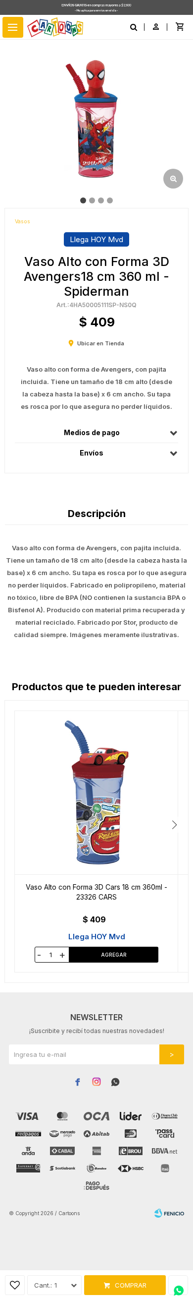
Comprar (130, 1285)
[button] (174, 825)
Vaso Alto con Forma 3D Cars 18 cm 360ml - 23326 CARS (96, 892)
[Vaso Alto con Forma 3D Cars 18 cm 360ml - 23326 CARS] (96, 793)
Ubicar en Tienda (100, 343)
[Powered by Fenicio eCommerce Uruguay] (169, 1213)
